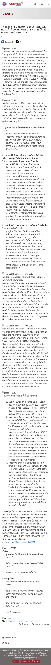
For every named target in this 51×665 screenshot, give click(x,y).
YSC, (31, 621)
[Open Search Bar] (35, 4)
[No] (48, 656)
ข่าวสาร (7, 13)
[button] (7, 41)
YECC (37, 621)
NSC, (26, 621)
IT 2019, (9, 621)
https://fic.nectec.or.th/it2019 (22, 542)
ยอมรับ (15, 661)
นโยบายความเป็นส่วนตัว (30, 661)
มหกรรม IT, (18, 621)
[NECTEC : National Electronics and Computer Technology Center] (12, 4)
